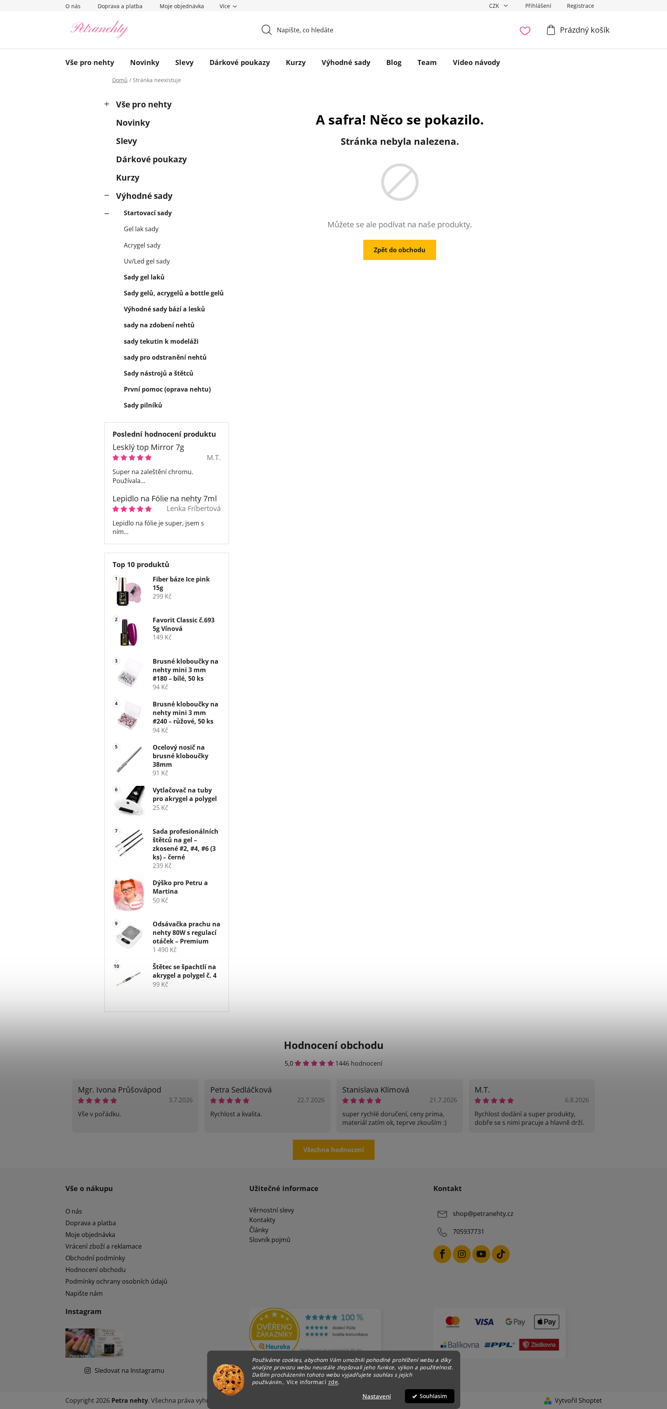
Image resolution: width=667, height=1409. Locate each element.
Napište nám (84, 1293)
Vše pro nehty (144, 104)
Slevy (126, 140)
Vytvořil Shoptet (578, 1400)
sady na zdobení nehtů (159, 325)
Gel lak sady (141, 229)
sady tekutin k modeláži (161, 341)
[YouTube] (481, 1254)
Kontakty (262, 1220)
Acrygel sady (142, 245)
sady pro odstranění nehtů (165, 357)
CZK (495, 5)
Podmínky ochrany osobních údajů (116, 1281)
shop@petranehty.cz (483, 1213)
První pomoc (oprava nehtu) (167, 389)
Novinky (133, 122)
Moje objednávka (182, 6)
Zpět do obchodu (400, 250)
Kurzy (127, 177)
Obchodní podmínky (95, 1258)
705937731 (468, 1231)
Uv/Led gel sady (147, 261)
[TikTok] (501, 1254)
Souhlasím (433, 1396)
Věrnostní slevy (271, 1210)
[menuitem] (90, 62)
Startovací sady (148, 213)
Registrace (580, 5)
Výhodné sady (144, 195)
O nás (73, 6)
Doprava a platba (120, 6)
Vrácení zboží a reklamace (103, 1246)
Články (258, 1230)
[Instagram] (462, 1254)
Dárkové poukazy (151, 159)
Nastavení (377, 1396)
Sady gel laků (144, 277)
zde (333, 1382)
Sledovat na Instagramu (129, 1370)
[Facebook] (442, 1254)
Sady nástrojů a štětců (159, 373)
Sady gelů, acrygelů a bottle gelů (174, 293)
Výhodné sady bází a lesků (164, 309)
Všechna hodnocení (333, 1149)
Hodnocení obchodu (95, 1269)
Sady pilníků (143, 405)
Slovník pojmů (269, 1240)
